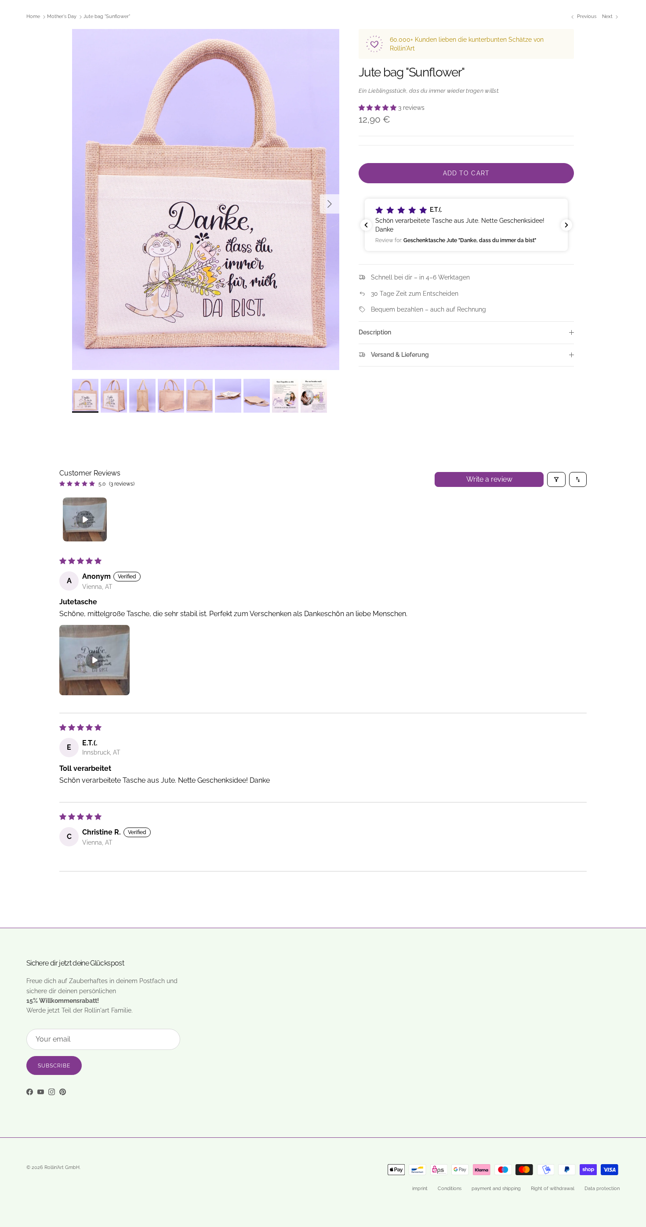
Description (375, 332)
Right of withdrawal (552, 1188)
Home (33, 17)
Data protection (602, 1188)
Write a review (489, 479)
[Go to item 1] (85, 519)
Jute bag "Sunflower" (106, 17)
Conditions (449, 1188)
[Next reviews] (566, 225)
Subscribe (54, 1066)
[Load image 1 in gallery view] (205, 199)
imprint (420, 1188)
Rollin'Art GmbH (62, 1167)
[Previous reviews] (366, 225)
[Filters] (556, 479)
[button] (378, 107)
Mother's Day (61, 17)
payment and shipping (496, 1188)
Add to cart (466, 173)
